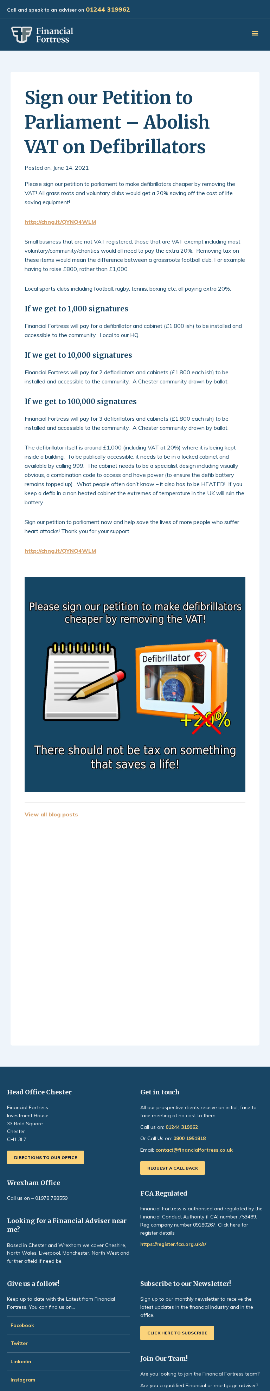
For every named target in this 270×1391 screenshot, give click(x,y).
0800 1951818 (189, 1138)
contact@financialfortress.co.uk (194, 1150)
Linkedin (21, 1361)
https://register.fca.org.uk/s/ (173, 1244)
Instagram (24, 1380)
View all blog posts (51, 814)
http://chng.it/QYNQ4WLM (60, 221)
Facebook (22, 1325)
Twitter (19, 1343)
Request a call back (172, 1168)
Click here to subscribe (177, 1332)
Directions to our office (45, 1157)
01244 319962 (108, 9)
